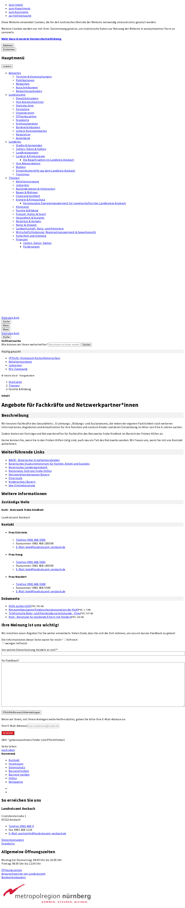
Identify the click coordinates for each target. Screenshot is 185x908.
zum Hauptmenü (19, 8)
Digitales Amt (25, 105)
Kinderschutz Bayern (22, 481)
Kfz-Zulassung (18, 369)
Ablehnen (8, 45)
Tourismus (22, 174)
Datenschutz (17, 767)
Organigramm (25, 112)
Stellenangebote (27, 123)
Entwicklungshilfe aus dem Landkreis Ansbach (45, 170)
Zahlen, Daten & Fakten (31, 149)
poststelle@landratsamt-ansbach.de (37, 833)
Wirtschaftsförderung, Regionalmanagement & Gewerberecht (56, 232)
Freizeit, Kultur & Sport (31, 214)
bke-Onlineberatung (22, 485)
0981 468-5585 (31, 562)
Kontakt (14, 760)
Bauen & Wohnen (27, 192)
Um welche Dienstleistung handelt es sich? (29, 650)
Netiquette (16, 782)
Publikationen (25, 80)
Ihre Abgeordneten (28, 163)
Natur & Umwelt (26, 225)
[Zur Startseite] (93, 314)
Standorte (22, 120)
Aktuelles (15, 73)
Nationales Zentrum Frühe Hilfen (30, 471)
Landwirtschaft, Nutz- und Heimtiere (40, 228)
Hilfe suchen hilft (20, 606)
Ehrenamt (22, 207)
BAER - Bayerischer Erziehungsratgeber (34, 460)
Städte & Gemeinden (29, 145)
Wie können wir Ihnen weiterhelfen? (24, 344)
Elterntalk (15, 478)
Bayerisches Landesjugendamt (28, 467)
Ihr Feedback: (10, 660)
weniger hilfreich (16, 643)
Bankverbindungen (28, 127)
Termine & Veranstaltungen (34, 76)
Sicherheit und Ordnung (31, 235)
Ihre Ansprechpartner (30, 102)
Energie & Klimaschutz (30, 199)
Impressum (16, 763)
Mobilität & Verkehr (28, 221)
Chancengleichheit (28, 196)
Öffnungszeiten (26, 116)
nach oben (8, 750)
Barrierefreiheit (19, 771)
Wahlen (21, 167)
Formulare (22, 109)
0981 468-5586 (31, 540)
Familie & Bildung (27, 210)
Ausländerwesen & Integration (35, 188)
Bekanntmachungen (29, 91)
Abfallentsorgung (27, 181)
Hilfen (13, 778)
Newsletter (23, 134)
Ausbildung (23, 138)
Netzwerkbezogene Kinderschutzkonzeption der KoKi (43, 609)
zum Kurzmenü (18, 12)
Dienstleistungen (27, 98)
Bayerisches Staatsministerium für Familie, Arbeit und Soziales (49, 463)
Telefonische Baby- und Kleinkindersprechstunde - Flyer (45, 613)
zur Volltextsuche (20, 15)
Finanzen (22, 239)
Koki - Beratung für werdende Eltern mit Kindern (40, 617)
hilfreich (72, 639)
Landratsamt (17, 94)
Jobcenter (22, 185)
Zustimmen (9, 49)
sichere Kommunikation (31, 131)
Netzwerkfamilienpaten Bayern (29, 474)
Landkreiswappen (27, 152)
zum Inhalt (16, 5)
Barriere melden (19, 774)
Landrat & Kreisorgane (30, 156)
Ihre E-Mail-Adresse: (14, 725)
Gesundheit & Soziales (30, 217)
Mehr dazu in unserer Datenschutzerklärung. (31, 39)
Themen (14, 178)
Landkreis (15, 141)
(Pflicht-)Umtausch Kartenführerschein (34, 358)
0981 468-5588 (31, 584)
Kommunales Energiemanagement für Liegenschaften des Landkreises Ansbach (74, 203)
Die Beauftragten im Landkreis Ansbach (48, 160)
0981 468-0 (21, 826)
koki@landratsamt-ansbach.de (40, 547)
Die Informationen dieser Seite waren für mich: (32, 639)
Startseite (15, 382)
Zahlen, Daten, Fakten (37, 243)
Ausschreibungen (27, 87)
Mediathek (22, 84)
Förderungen (31, 246)
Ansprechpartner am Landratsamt (23, 873)
